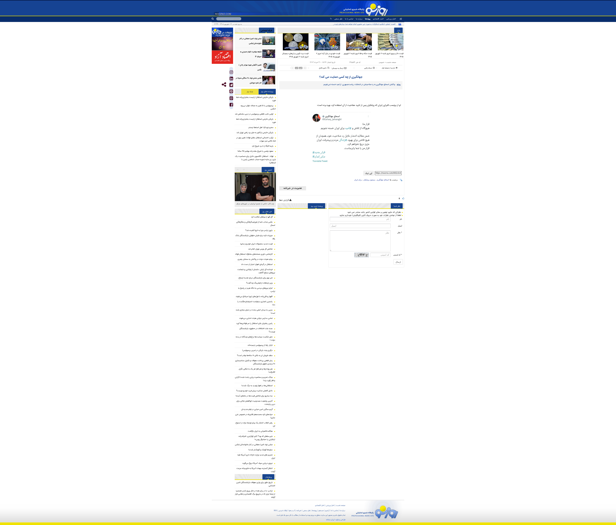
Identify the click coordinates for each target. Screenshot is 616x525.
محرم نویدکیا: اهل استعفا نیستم (260, 127)
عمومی (381, 62)
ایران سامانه (330, 519)
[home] (399, 19)
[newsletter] (292, 188)
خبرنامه (298, 510)
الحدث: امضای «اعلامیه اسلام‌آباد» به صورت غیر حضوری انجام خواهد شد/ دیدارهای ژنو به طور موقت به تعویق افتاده (356, 24)
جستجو (321, 510)
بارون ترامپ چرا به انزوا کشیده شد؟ (259, 230)
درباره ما (359, 18)
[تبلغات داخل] (222, 32)
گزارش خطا (284, 200)
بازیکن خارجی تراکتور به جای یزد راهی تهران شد (254, 132)
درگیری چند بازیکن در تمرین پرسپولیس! (257, 350)
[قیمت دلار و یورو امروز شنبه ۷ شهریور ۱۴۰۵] (388, 41)
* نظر (399, 232)
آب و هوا (292, 510)
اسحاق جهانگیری (383, 180)
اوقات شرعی (282, 510)
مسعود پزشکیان (369, 180)
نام (401, 219)
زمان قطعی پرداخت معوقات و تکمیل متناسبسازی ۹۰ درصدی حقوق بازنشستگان (255, 362)
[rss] (331, 18)
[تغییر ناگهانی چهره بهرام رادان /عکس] (268, 67)
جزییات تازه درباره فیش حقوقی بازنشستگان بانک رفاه (255, 237)
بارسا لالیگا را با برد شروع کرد (262, 146)
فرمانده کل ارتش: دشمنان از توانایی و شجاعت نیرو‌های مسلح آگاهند (256, 271)
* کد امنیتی (397, 255)
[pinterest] (231, 99)
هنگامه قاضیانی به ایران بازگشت (260, 431)
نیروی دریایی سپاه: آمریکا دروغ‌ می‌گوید (257, 463)
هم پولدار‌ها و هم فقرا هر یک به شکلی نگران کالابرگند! (257, 370)
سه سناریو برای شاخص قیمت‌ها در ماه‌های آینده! (254, 396)
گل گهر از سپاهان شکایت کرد (262, 217)
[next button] (238, 169)
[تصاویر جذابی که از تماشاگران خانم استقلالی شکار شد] (255, 193)
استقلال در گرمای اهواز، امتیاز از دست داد (257, 264)
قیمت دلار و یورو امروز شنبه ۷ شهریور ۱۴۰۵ (389, 55)
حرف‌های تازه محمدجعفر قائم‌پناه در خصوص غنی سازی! (255, 416)
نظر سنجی (338, 18)
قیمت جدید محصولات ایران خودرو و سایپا (256, 244)
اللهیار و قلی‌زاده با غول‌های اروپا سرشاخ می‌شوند (254, 296)
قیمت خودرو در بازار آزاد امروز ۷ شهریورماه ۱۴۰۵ (328, 55)
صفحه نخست (391, 62)
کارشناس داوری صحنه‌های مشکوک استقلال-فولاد (254, 254)
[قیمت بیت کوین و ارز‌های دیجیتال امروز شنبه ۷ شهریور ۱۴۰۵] (293, 41)
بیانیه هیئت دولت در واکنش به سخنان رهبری (255, 259)
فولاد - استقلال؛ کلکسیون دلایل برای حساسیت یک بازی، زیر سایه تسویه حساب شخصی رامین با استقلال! (255, 159)
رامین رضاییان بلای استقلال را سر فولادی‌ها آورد (254, 323)
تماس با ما (349, 18)
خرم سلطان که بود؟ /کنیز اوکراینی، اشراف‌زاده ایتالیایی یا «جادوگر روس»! (257, 438)
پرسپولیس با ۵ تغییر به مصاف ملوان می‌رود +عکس (258, 107)
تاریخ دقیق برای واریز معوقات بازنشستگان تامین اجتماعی (255, 484)
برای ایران (358, 180)
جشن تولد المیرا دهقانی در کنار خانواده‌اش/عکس (254, 444)
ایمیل (400, 226)
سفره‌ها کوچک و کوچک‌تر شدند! (260, 449)
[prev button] (244, 169)
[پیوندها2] (222, 43)
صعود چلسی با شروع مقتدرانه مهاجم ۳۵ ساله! (255, 151)
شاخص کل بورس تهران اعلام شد (260, 249)
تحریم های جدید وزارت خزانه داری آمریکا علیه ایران (256, 456)
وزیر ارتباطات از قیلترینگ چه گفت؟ (259, 283)
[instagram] (231, 72)
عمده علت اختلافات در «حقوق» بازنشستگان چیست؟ (257, 330)
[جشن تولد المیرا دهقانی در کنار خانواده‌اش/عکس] (268, 40)
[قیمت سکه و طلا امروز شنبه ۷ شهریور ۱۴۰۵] (357, 41)
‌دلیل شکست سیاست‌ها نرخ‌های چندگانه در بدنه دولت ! (255, 338)
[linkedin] (231, 79)
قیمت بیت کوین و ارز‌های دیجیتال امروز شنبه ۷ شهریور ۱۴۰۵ (295, 55)
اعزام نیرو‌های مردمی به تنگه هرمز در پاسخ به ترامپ (256, 290)
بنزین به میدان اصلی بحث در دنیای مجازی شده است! (255, 311)
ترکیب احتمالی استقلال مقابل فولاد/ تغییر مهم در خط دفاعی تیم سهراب (256, 139)
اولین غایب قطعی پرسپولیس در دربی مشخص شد (254, 114)
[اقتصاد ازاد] (222, 57)
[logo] (374, 511)
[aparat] (231, 91)
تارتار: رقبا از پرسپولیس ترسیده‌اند (260, 345)
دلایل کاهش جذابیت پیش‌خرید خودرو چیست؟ (254, 390)
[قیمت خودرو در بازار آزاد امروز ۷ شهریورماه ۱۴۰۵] (325, 41)
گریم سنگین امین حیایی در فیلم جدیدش (257, 409)
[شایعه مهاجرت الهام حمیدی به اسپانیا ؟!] (268, 54)
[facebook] (231, 105)
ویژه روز (250, 91)
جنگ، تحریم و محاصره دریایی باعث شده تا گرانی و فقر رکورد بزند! (255, 379)
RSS (275, 510)
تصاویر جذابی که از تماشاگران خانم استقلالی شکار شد (255, 205)
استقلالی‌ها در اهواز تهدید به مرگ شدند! (257, 385)
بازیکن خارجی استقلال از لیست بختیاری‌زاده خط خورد (256, 99)
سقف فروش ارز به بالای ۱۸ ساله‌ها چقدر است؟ (255, 355)
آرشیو (327, 510)
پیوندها (367, 18)
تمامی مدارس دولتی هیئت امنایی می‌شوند (256, 318)
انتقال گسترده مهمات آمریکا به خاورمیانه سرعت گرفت (255, 470)
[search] (214, 18)
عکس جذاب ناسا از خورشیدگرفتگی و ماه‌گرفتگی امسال (255, 223)
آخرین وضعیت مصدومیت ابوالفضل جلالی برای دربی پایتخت (255, 402)
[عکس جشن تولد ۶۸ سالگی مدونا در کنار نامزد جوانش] (268, 80)
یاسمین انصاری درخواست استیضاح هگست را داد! (256, 303)
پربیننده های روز (267, 91)
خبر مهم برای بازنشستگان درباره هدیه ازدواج (256, 277)
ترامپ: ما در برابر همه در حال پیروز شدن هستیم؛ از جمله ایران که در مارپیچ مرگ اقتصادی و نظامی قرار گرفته (255, 494)
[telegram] (231, 85)
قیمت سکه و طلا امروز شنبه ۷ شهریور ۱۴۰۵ (358, 55)
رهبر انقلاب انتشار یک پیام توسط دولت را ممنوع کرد (255, 424)
